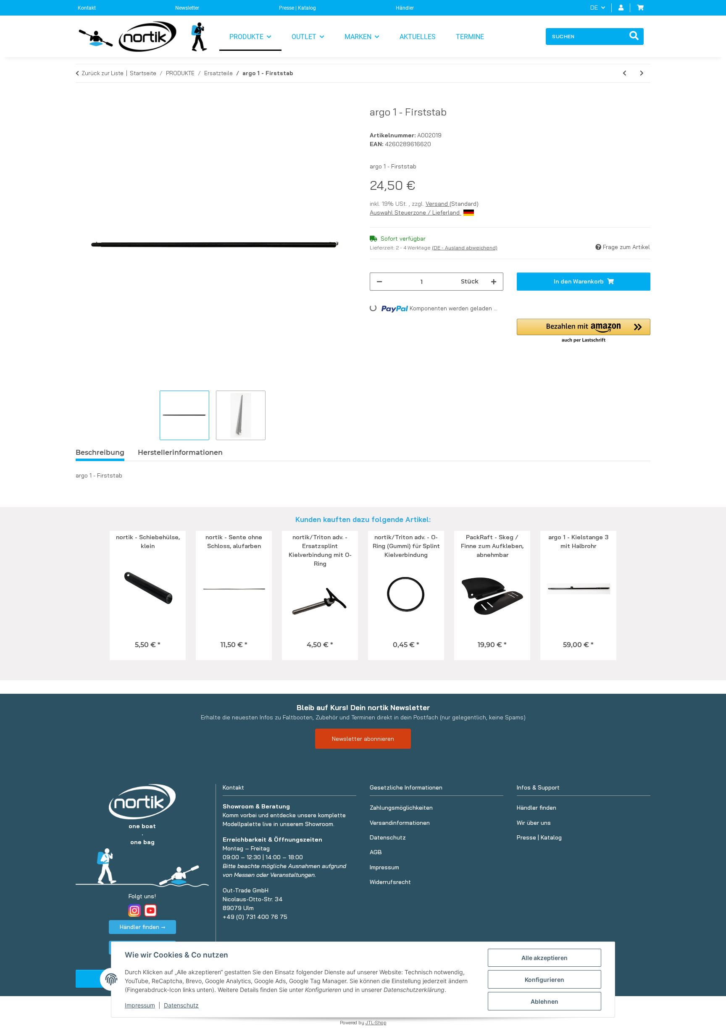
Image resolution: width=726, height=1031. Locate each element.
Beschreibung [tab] (100, 452)
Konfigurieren (544, 979)
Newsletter (187, 8)
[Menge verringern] (379, 281)
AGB (376, 852)
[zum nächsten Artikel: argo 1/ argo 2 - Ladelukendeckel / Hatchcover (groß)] (641, 73)
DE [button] (594, 7)
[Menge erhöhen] (493, 281)
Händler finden (536, 807)
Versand (438, 203)
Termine (470, 37)
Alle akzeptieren (544, 957)
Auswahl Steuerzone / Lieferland (415, 212)
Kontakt (87, 8)
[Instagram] (134, 910)
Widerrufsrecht (390, 882)
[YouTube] (150, 910)
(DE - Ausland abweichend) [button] (464, 247)
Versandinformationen (400, 822)
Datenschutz (181, 1005)
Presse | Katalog (297, 8)
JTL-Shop (376, 1023)
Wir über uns (534, 822)
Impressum (140, 1005)
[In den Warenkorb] (82, 101)
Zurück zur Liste (103, 73)
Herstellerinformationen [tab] (180, 452)
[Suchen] (634, 36)
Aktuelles (418, 37)
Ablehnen (544, 1001)
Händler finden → (142, 927)
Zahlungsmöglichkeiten (401, 807)
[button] (621, 8)
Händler (405, 8)
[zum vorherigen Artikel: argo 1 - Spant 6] (624, 73)
